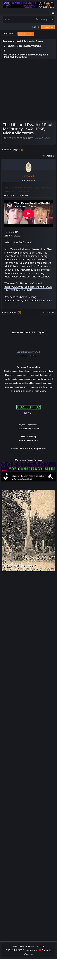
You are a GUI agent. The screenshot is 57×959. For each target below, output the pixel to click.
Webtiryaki (28, 954)
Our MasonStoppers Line (28, 367)
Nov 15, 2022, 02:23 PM (16, 195)
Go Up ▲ (40, 946)
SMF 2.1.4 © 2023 (14, 950)
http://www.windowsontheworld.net (25, 249)
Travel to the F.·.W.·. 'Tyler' (28, 332)
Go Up (5, 312)
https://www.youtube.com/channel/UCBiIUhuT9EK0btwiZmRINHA (28, 288)
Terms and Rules (26, 946)
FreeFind (33, 356)
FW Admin (29, 176)
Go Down (6, 150)
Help (15, 946)
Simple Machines (30, 950)
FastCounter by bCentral (28, 429)
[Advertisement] (28, 89)
